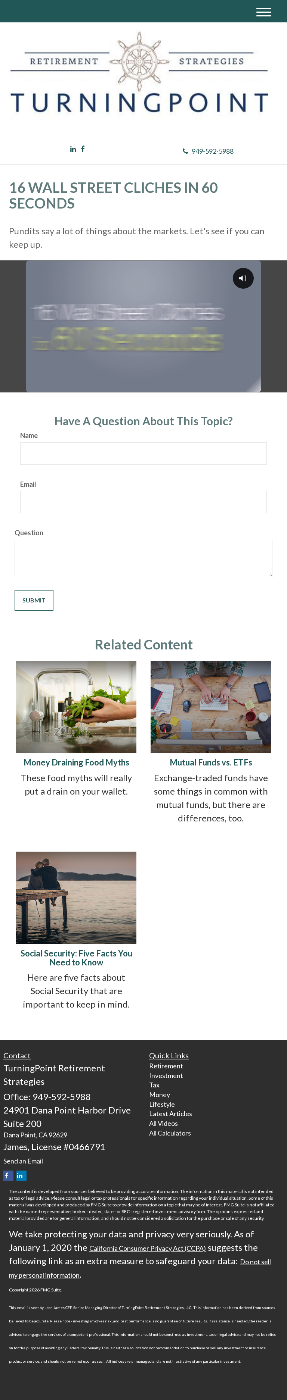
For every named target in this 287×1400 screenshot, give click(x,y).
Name (29, 435)
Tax (154, 1085)
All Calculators (170, 1133)
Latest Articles (170, 1113)
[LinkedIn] (73, 149)
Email (28, 484)
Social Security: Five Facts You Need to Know (76, 957)
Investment (166, 1075)
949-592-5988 (213, 151)
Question (29, 533)
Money (159, 1094)
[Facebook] (82, 149)
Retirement (166, 1066)
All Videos (163, 1123)
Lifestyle (162, 1104)
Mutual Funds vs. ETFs (211, 762)
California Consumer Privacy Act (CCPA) (147, 1248)
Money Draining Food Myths (76, 762)
